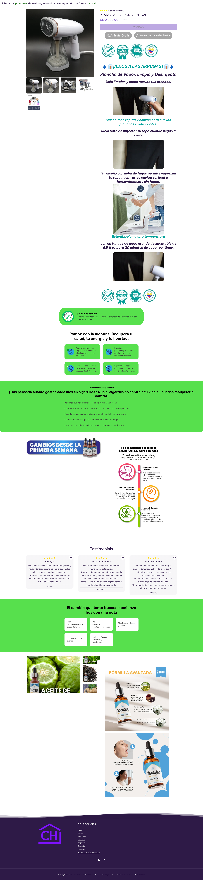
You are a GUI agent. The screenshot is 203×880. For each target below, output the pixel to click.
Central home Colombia (72, 875)
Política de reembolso (90, 875)
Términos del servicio (124, 875)
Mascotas (82, 836)
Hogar (80, 830)
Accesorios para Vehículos (89, 852)
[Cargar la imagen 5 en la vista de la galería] (34, 103)
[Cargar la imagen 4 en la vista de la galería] (86, 85)
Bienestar (82, 846)
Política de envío (139, 875)
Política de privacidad (107, 875)
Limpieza (81, 849)
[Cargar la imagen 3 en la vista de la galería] (68, 85)
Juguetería (82, 843)
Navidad (81, 840)
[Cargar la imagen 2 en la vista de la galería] (51, 85)
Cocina (81, 833)
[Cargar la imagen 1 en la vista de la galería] (34, 85)
